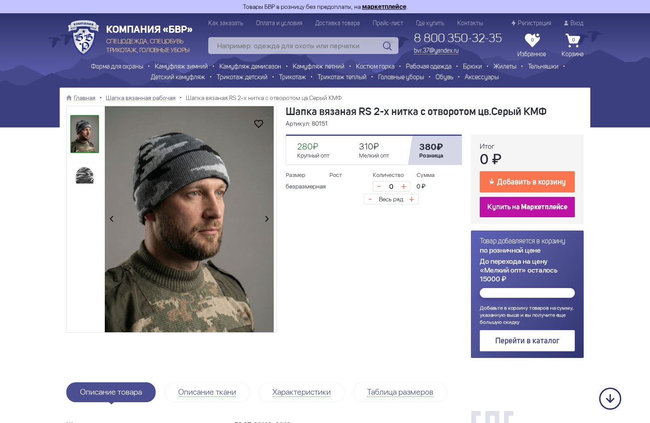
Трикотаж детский (242, 77)
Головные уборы (401, 77)
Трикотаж (292, 77)
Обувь (444, 77)
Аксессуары (482, 77)
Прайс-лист (388, 23)
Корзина (573, 48)
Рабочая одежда (428, 67)
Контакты (470, 23)
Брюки (472, 67)
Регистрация (534, 23)
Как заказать (225, 23)
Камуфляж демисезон (250, 67)
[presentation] (111, 219)
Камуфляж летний (318, 67)
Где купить (430, 23)
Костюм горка (375, 67)
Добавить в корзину (531, 182)
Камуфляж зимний (181, 67)
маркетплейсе (384, 6)
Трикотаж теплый (342, 77)
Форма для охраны (117, 67)
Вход (577, 23)
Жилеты (504, 67)
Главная (85, 97)
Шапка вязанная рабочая (141, 97)
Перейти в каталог (527, 341)
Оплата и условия (279, 23)
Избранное (531, 48)
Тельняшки (543, 67)
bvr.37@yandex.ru (436, 51)
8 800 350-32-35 (458, 39)
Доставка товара (337, 23)
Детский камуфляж (178, 77)
